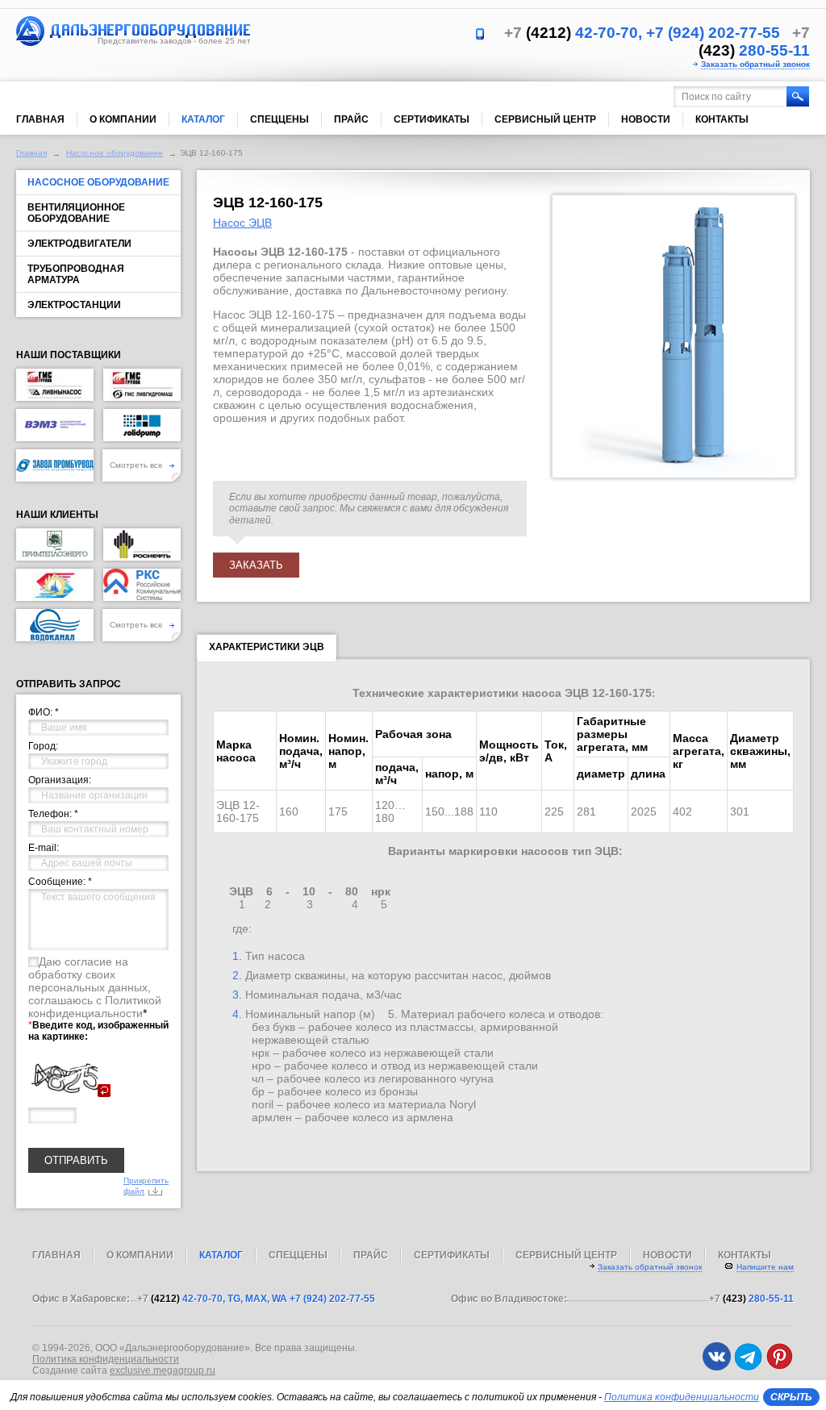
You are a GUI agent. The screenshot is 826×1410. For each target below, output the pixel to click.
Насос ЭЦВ (242, 222)
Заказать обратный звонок (755, 64)
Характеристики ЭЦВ (266, 647)
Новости (645, 119)
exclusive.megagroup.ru (162, 1370)
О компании (123, 119)
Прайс (351, 119)
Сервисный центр (545, 119)
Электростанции (74, 305)
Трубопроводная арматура (75, 274)
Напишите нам (765, 1266)
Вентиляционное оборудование (76, 213)
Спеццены (279, 119)
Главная (40, 119)
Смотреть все (137, 465)
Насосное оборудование (114, 152)
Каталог (203, 119)
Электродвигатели (79, 243)
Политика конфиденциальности (105, 1359)
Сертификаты (431, 119)
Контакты (722, 119)
